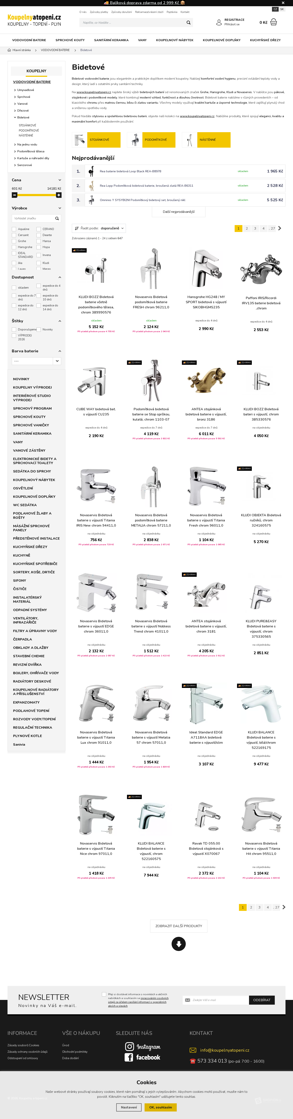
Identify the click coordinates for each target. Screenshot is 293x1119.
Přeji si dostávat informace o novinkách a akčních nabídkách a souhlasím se (138, 1000)
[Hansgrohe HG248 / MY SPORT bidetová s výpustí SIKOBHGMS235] (206, 268)
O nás (83, 12)
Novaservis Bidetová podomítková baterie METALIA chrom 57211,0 (151, 520)
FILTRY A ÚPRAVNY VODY (35, 631)
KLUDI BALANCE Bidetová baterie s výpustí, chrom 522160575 (151, 851)
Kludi (46, 263)
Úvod (65, 1045)
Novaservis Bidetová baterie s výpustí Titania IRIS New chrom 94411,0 (96, 520)
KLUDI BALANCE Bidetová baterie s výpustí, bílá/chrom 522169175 (261, 740)
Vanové (22, 104)
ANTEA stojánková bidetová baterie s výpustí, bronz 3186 (206, 414)
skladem (23, 288)
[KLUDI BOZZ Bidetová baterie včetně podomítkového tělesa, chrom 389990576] (96, 268)
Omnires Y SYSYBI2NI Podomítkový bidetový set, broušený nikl (142, 200)
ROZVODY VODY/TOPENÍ (34, 719)
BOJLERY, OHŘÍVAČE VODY (36, 673)
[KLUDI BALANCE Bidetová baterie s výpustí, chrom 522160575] (151, 815)
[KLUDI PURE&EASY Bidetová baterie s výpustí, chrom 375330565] (261, 592)
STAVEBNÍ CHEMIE (29, 656)
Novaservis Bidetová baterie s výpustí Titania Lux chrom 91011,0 (96, 737)
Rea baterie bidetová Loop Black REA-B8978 (130, 171)
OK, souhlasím (160, 1107)
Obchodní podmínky (75, 1052)
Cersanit (23, 235)
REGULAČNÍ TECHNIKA (32, 727)
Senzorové (24, 165)
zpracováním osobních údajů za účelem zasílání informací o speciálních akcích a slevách (138, 1002)
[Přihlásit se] (219, 23)
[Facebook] (143, 1057)
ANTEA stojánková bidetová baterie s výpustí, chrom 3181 (206, 626)
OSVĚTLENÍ (23, 488)
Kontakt (185, 12)
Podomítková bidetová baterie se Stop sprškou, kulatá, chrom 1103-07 (151, 414)
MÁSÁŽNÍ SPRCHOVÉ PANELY (31, 528)
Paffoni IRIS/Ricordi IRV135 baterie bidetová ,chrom (261, 303)
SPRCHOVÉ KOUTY (70, 40)
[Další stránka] (279, 228)
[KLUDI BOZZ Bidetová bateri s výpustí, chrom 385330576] (261, 380)
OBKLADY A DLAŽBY (30, 647)
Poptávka (172, 12)
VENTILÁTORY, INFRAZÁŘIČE (25, 620)
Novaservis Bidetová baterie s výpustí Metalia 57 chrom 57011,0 (151, 737)
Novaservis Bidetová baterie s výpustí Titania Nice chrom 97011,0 (96, 848)
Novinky (48, 330)
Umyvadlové (25, 90)
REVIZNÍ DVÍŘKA (27, 664)
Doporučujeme (27, 330)
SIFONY (19, 580)
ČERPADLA (22, 639)
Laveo (22, 269)
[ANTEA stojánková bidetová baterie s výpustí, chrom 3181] (206, 592)
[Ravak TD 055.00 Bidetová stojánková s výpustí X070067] (206, 815)
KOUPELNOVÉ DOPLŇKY (222, 40)
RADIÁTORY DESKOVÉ (32, 681)
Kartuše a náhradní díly (33, 158)
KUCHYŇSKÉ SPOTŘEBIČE (35, 564)
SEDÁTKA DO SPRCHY (32, 471)
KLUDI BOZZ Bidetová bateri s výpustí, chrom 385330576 (261, 414)
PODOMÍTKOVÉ (29, 131)
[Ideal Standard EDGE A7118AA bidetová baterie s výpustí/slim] (206, 703)
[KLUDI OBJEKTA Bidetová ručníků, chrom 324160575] (261, 486)
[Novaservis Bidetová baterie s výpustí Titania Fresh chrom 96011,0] (206, 486)
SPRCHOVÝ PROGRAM (32, 408)
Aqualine (23, 229)
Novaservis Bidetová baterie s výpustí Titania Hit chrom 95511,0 (261, 848)
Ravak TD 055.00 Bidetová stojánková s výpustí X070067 (206, 848)
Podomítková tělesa (30, 151)
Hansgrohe (25, 247)
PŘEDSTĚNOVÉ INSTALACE (36, 538)
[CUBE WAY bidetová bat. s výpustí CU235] (96, 380)
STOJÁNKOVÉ (27, 125)
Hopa (46, 247)
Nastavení (129, 1107)
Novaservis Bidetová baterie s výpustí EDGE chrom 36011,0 (96, 626)
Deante (47, 235)
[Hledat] (188, 22)
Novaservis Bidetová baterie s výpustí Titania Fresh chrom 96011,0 (206, 520)
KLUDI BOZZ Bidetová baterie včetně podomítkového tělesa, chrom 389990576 (96, 305)
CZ (275, 9)
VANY (142, 40)
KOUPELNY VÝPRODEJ (32, 387)
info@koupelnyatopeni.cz (224, 1050)
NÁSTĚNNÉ (26, 136)
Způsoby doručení (121, 12)
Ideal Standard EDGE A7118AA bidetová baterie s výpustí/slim (206, 737)
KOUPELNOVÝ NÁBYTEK (174, 40)
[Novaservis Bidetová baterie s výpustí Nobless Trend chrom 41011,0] (151, 592)
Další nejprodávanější (179, 211)
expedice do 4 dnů (51, 288)
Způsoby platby (99, 12)
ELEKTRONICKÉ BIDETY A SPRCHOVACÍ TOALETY (34, 461)
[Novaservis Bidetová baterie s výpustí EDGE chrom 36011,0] (96, 592)
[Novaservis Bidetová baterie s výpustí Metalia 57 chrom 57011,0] (151, 703)
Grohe (22, 241)
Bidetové (23, 117)
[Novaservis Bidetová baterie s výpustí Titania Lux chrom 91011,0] (96, 703)
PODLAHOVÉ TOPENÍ (31, 711)
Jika (20, 263)
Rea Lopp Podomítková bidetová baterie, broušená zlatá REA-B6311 (146, 186)
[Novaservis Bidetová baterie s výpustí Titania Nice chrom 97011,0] (96, 815)
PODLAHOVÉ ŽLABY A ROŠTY (32, 515)
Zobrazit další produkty (179, 926)
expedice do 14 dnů (50, 307)
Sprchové (23, 97)
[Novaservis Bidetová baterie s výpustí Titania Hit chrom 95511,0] (261, 815)
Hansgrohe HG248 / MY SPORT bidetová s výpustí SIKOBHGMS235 (206, 302)
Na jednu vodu (27, 144)
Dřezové (23, 111)
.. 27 (272, 228)
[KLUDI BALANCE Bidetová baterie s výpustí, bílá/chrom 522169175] (261, 703)
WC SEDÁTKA (25, 505)
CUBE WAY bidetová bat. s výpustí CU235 (96, 412)
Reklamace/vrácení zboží (149, 12)
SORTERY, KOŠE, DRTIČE (34, 572)
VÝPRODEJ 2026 (25, 337)
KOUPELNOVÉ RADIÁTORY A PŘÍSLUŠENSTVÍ (36, 691)
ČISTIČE (20, 589)
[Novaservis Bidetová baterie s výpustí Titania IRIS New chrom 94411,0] (96, 486)
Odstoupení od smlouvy (23, 1058)
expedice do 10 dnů (50, 297)
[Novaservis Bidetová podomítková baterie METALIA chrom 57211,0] (151, 486)
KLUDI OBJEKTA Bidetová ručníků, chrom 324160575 (261, 520)
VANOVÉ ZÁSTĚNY (29, 450)
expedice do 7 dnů (27, 297)
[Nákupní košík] (273, 21)
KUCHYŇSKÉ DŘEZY (265, 40)
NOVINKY (21, 379)
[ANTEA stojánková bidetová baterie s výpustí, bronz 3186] (206, 380)
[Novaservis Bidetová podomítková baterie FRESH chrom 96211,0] (151, 268)
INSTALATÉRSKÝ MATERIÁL (27, 599)
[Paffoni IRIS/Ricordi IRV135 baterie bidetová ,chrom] (261, 269)
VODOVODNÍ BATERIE (29, 40)
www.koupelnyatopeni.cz (94, 92)
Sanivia (19, 744)
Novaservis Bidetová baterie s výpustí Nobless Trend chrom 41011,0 (151, 626)
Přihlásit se (232, 24)
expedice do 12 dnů (25, 307)
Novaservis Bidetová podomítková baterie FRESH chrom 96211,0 (151, 302)
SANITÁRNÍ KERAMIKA (111, 40)
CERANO (48, 229)
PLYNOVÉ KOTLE (27, 736)
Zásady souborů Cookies (23, 1045)
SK (282, 9)
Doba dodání (70, 1058)
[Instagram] (143, 1046)
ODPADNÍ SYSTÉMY (30, 610)
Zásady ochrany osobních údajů (27, 1052)
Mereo (47, 269)
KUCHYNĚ (21, 555)
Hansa (47, 241)
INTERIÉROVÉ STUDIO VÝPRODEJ (32, 398)
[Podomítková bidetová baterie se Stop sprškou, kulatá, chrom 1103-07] (151, 380)
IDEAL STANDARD (25, 255)
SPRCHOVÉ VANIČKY (31, 425)
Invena (47, 255)
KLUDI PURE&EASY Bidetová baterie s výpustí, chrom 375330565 (261, 629)
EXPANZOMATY (26, 702)
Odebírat (261, 1000)
